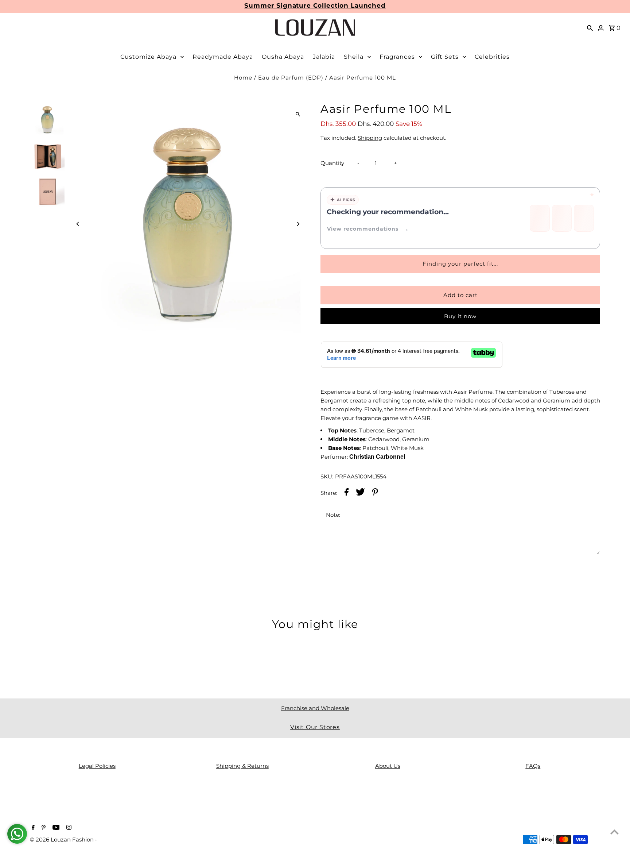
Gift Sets (445, 56)
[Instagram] (68, 828)
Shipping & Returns (242, 765)
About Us (387, 765)
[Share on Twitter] (360, 493)
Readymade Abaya (222, 56)
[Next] (297, 224)
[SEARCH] (590, 28)
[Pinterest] (43, 828)
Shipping (370, 137)
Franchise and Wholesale (315, 708)
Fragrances (397, 56)
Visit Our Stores (315, 727)
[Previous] (78, 224)
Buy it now (460, 316)
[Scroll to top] (614, 832)
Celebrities (492, 56)
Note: (333, 514)
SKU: (326, 476)
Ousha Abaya (283, 56)
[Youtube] (55, 828)
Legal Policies (97, 765)
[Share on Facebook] (347, 493)
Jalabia (324, 56)
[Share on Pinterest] (375, 493)
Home (243, 77)
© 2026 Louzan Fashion (62, 839)
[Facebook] (32, 828)
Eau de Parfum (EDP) (290, 77)
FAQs (532, 765)
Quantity (332, 162)
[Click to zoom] (297, 114)
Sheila (353, 56)
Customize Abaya (148, 56)
